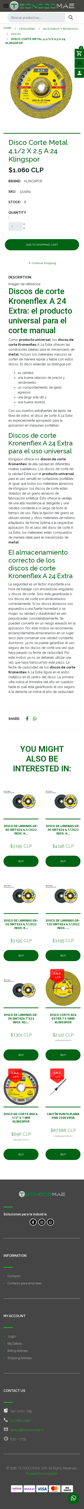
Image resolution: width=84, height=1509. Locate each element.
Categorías (27, 29)
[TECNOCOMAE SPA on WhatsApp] (50, 1222)
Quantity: (17, 215)
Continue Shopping (43, 263)
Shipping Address (19, 1357)
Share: (14, 719)
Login (11, 1336)
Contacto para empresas (24, 1283)
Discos (16, 34)
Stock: (14, 202)
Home (7, 28)
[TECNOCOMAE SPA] (42, 6)
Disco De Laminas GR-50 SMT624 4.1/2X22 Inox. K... (21, 924)
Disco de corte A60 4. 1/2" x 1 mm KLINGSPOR (21, 1117)
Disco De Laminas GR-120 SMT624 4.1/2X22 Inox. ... (63, 924)
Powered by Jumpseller (42, 1473)
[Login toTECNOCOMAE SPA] (79, 73)
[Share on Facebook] (27, 718)
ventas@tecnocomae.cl (26, 1429)
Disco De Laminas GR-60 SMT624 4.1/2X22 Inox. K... (21, 829)
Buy (21, 861)
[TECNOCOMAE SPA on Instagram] (41, 1222)
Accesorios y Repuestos (60, 29)
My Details (14, 1343)
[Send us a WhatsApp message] (73, 1498)
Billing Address (17, 1350)
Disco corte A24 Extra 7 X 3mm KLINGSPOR (63, 1018)
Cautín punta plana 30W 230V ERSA (63, 1115)
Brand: (14, 181)
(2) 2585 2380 (20, 1420)
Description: (20, 277)
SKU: (12, 191)
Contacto (13, 1275)
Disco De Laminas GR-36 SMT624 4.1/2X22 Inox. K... (63, 829)
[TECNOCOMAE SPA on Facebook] (33, 1222)
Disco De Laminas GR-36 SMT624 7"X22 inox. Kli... (21, 1018)
